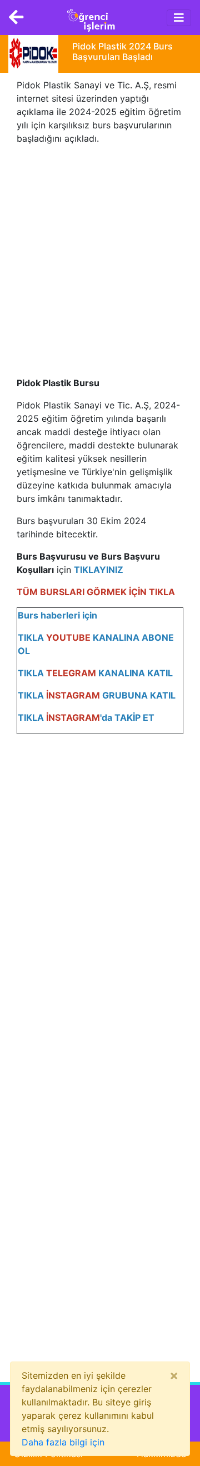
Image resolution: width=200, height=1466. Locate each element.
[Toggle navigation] (179, 17)
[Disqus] (100, 909)
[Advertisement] (100, 254)
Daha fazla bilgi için (63, 1442)
